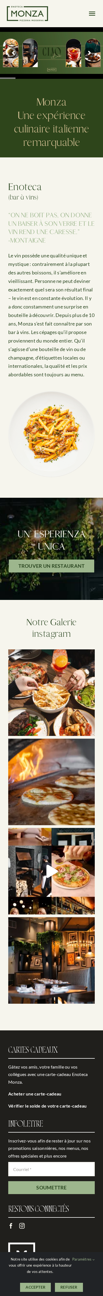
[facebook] (11, 1226)
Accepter (35, 1287)
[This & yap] (51, 692)
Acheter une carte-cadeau (34, 1093)
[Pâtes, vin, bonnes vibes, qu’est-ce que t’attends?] (51, 960)
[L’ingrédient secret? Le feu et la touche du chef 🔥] (51, 782)
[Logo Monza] (27, 8)
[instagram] (22, 1226)
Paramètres (82, 1259)
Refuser (68, 1287)
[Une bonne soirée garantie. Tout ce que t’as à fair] (51, 871)
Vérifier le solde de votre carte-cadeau (47, 1105)
